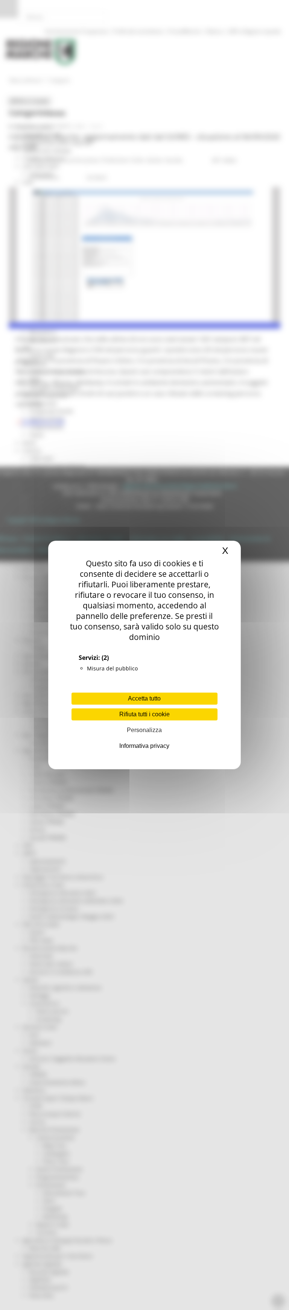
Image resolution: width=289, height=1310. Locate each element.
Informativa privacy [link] (144, 746)
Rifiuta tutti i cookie (144, 714)
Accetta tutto (144, 698)
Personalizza (144, 730)
